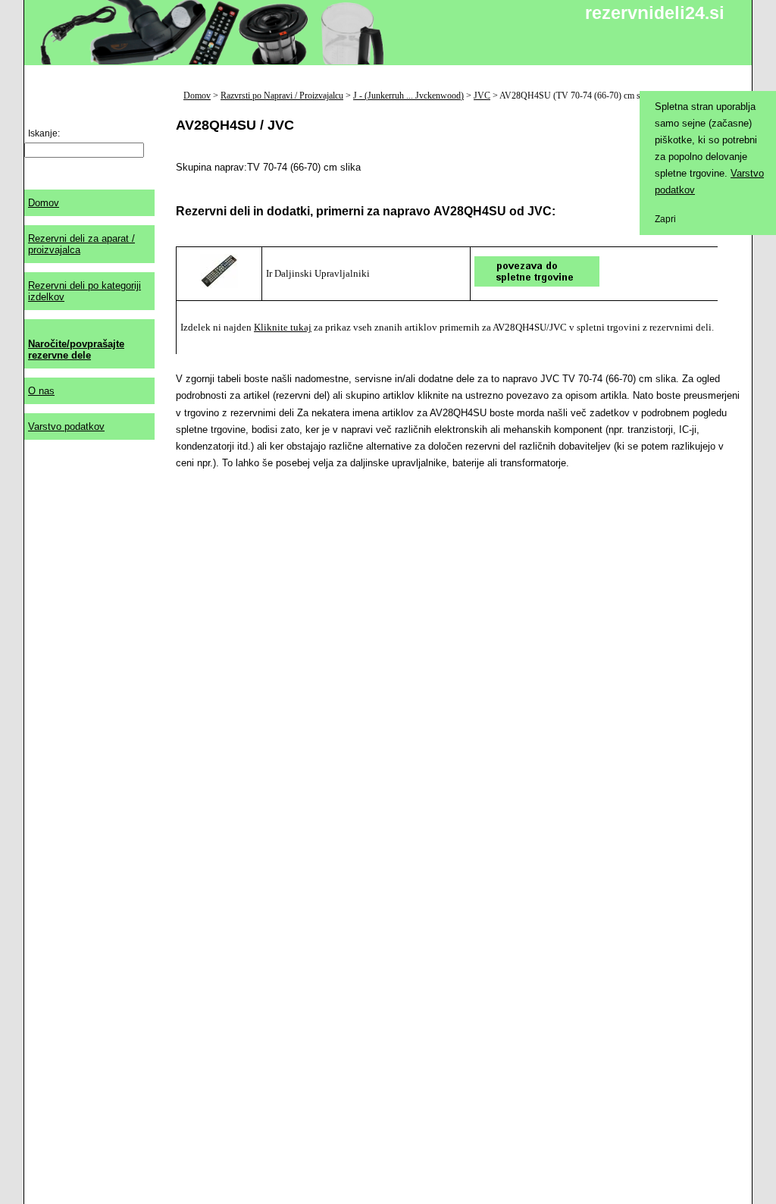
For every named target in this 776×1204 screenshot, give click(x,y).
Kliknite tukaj (282, 327)
